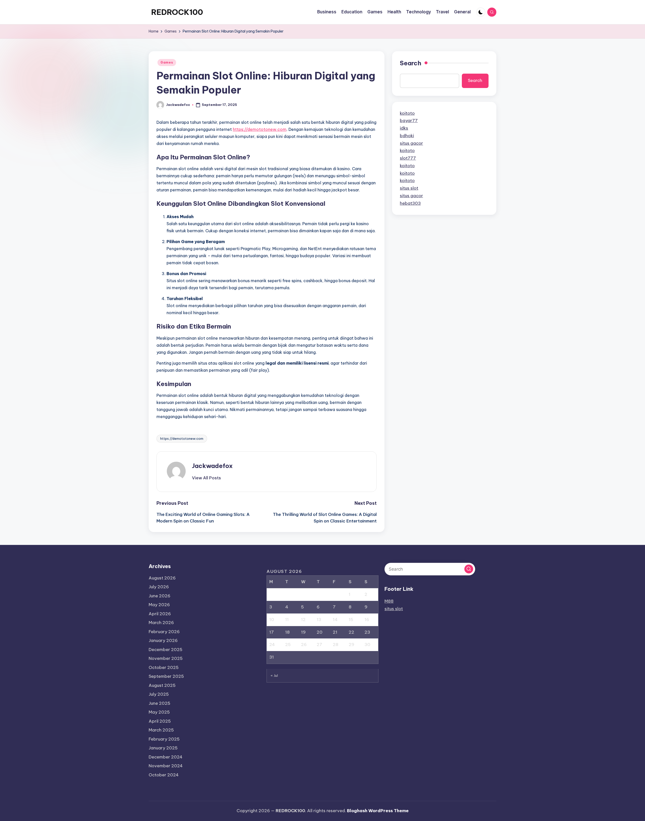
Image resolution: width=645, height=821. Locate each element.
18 (287, 632)
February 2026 (164, 631)
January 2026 (163, 640)
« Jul (274, 675)
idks (404, 128)
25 (288, 644)
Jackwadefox (212, 466)
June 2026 (159, 596)
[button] (206, 477)
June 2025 (159, 703)
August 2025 (162, 685)
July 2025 (159, 694)
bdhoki (407, 135)
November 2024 (166, 766)
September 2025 (166, 676)
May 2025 (159, 712)
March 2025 (161, 730)
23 (367, 632)
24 (272, 644)
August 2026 (162, 578)
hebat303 (410, 203)
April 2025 (160, 721)
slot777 (408, 158)
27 (319, 644)
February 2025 (164, 739)
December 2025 (165, 649)
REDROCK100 (177, 12)
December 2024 (165, 757)
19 (303, 632)
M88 (389, 601)
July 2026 (159, 587)
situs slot (409, 188)
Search (410, 63)
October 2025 (164, 667)
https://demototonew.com (259, 129)
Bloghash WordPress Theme (378, 810)
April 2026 (160, 614)
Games (166, 62)
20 (319, 632)
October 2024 (164, 775)
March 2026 (161, 622)
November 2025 (166, 658)
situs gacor (411, 143)
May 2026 (159, 604)
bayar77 (409, 120)
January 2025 (163, 748)
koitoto (407, 113)
